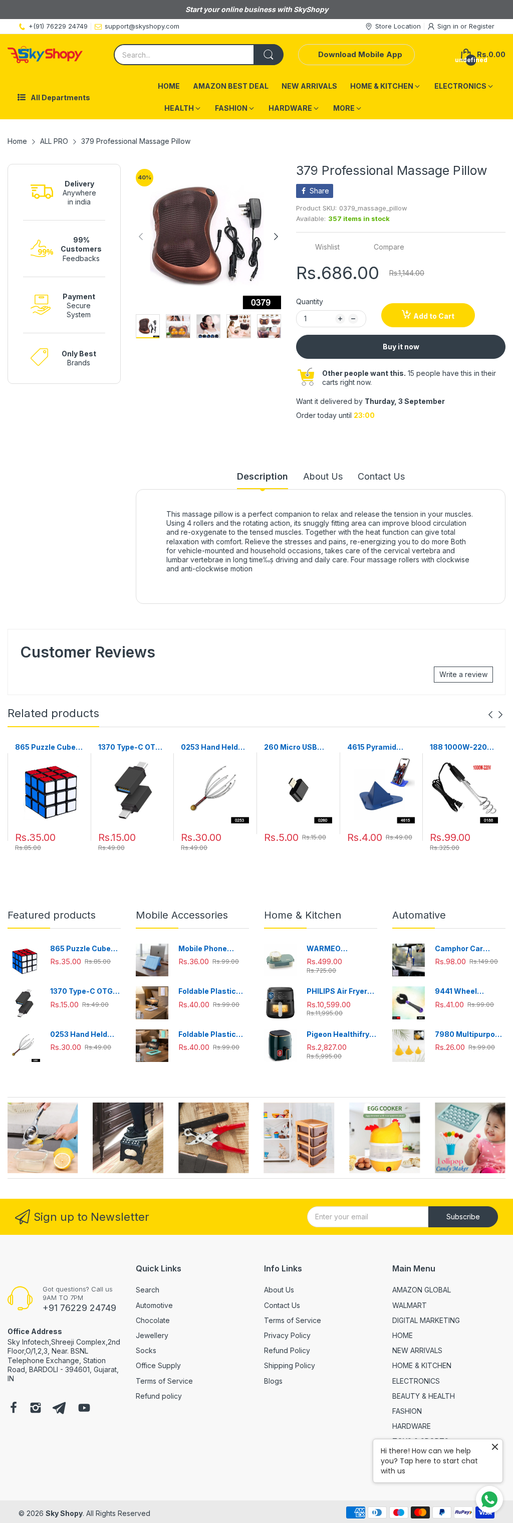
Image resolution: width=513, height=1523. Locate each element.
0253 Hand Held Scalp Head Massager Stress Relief (212, 747)
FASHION (407, 1411)
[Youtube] (84, 1408)
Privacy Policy (287, 1335)
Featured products (52, 915)
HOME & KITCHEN (421, 1365)
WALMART (409, 1305)
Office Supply (158, 1365)
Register (481, 26)
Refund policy (159, 1396)
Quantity (309, 301)
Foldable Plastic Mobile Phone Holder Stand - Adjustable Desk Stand (208, 991)
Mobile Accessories (182, 915)
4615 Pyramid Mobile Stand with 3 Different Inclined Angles (379, 747)
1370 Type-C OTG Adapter (129, 747)
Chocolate (153, 1320)
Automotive (154, 1305)
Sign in (448, 26)
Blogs (273, 1381)
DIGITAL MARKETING (426, 1320)
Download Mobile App (360, 54)
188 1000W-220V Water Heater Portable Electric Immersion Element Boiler (461, 747)
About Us (279, 1289)
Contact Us (282, 1305)
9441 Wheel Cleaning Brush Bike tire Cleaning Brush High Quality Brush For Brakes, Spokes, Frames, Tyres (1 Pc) (468, 991)
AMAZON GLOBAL (421, 1289)
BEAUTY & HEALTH (423, 1396)
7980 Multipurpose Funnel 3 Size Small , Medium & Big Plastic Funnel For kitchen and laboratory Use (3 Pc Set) (469, 1034)
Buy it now (401, 346)
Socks (146, 1350)
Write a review (463, 674)
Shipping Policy (289, 1365)
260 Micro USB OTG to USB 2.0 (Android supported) (291, 747)
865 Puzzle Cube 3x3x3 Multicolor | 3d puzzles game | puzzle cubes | (48, 747)
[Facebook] (14, 1409)
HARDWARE (411, 1426)
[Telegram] (59, 1408)
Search (147, 1289)
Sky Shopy (64, 1513)
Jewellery (152, 1335)
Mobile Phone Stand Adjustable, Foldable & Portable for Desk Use (213, 949)
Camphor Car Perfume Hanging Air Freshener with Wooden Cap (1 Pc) (468, 949)
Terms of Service (164, 1381)
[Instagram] (36, 1409)
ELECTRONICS (416, 1381)
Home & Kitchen (302, 915)
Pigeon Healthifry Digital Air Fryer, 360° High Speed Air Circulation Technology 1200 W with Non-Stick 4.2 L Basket (342, 1034)
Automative (419, 915)
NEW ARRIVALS (417, 1350)
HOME (402, 1335)
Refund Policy (287, 1350)
